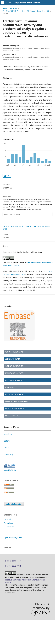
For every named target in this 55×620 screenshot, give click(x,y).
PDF (7, 176)
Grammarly (8, 454)
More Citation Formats (12, 214)
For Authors (8, 523)
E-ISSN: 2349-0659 (13, 561)
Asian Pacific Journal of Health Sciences (23, 2)
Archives (13, 8)
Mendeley (8, 434)
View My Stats (10, 470)
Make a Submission (14, 504)
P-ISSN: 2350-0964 (13, 566)
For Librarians (9, 527)
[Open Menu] (2, 2)
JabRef (6, 447)
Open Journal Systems (13, 537)
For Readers (8, 519)
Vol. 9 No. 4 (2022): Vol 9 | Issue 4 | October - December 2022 (26, 11)
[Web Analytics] (9, 467)
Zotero (7, 441)
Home (5, 8)
